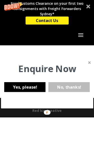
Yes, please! (25, 87)
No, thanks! (69, 87)
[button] (47, 69)
